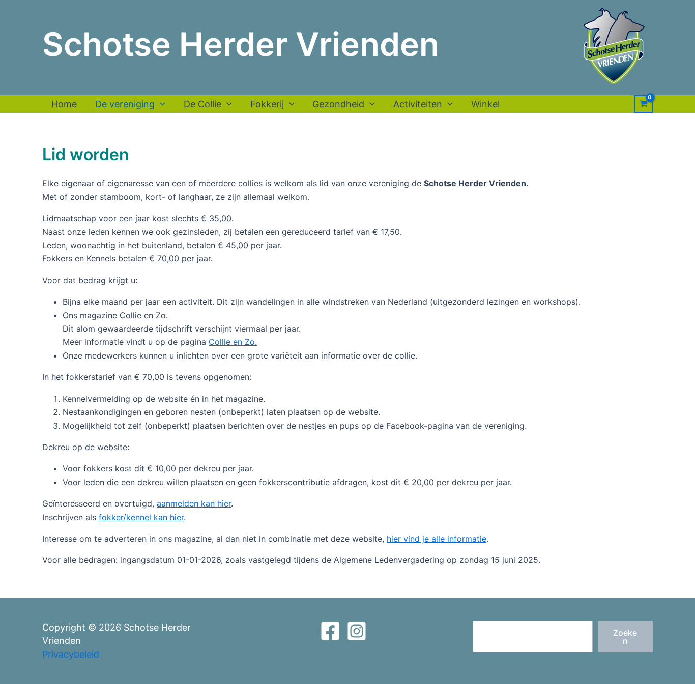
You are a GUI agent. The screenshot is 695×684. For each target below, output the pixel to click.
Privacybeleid (70, 654)
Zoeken (625, 637)
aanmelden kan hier (194, 503)
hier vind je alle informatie (436, 538)
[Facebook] (330, 631)
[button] (160, 104)
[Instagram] (356, 631)
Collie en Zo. (233, 342)
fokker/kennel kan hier (141, 517)
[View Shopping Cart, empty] (643, 104)
